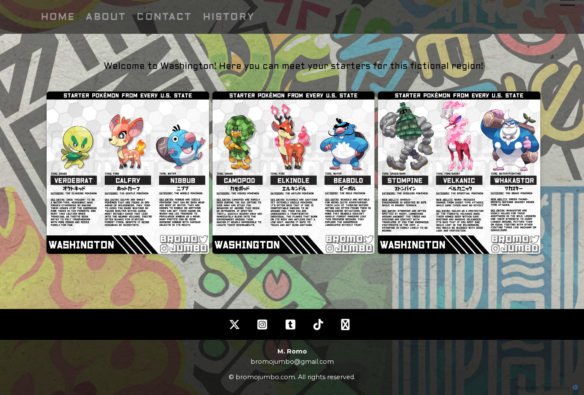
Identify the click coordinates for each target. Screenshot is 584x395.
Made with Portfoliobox (543, 387)
